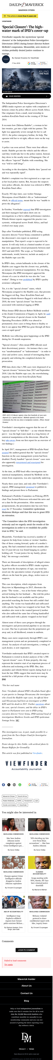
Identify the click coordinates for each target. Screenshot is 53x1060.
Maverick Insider (26, 979)
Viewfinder (23, 805)
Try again (8, 964)
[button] (31, 63)
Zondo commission (9, 805)
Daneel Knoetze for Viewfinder (27, 58)
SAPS (19, 801)
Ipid (36, 801)
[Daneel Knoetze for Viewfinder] (6, 59)
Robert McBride (8, 801)
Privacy (22, 1049)
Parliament (28, 801)
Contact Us (27, 993)
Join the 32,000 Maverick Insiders (24, 1014)
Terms (31, 1049)
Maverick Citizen (9, 796)
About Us (27, 985)
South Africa (22, 796)
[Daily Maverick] (26, 4)
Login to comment (26, 950)
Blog (26, 1000)
